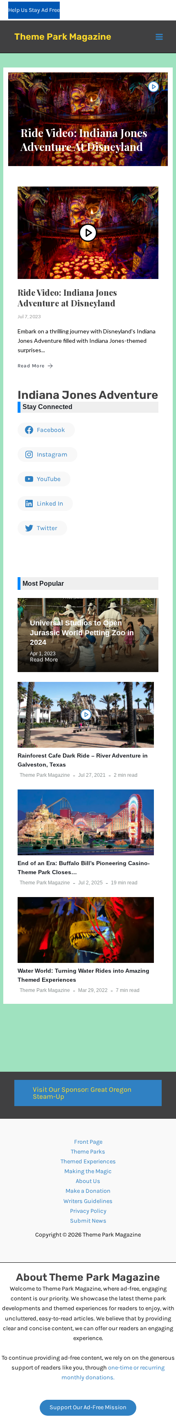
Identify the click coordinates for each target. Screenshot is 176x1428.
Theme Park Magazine (62, 36)
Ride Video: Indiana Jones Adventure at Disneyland (83, 140)
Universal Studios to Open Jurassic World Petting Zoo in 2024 (82, 632)
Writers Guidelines (88, 1201)
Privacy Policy (88, 1211)
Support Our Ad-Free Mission (88, 1407)
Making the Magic (88, 1171)
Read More (31, 366)
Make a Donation (88, 1190)
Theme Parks (88, 1151)
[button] (88, 1093)
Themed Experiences (88, 1161)
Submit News (88, 1220)
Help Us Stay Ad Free (34, 10)
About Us (88, 1181)
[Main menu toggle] (159, 36)
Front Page (88, 1141)
